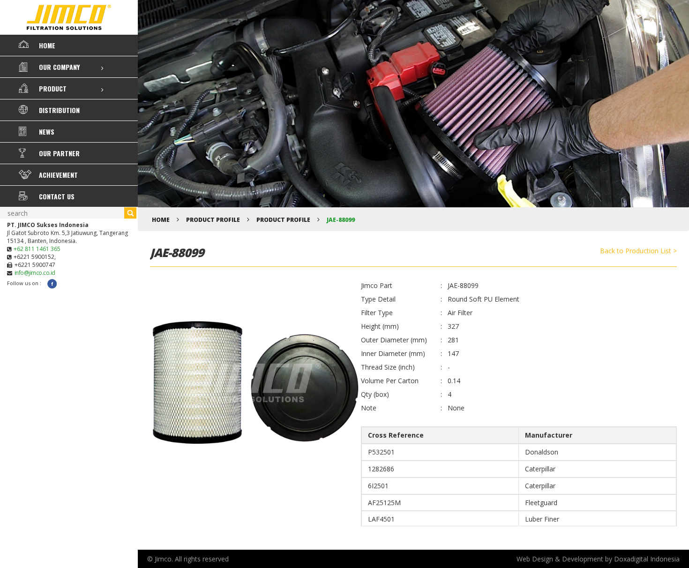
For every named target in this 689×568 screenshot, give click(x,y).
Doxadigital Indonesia (647, 558)
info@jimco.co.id (35, 273)
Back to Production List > (638, 250)
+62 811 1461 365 (37, 249)
